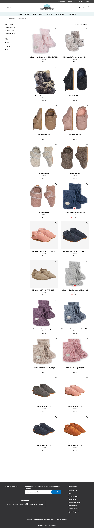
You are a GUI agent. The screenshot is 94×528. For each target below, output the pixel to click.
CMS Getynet (52, 525)
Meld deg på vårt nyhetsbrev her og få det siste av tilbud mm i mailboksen (42, 487)
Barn (6, 18)
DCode (45, 525)
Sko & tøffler (12, 18)
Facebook (8, 486)
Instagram (15, 486)
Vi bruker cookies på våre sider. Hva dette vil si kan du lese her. (47, 519)
